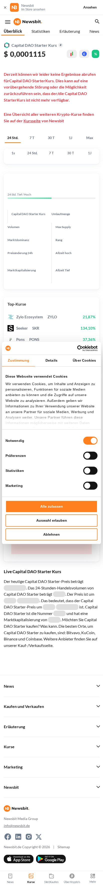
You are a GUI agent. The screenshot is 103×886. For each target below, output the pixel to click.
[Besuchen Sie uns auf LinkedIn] (18, 837)
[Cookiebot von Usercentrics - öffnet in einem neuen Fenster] (76, 348)
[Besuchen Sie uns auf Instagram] (29, 837)
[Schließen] (5, 7)
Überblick (13, 31)
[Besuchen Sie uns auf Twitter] (38, 837)
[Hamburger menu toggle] (8, 22)
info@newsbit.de (17, 825)
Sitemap (64, 847)
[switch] (90, 456)
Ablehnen (51, 534)
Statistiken (41, 31)
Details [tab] (52, 360)
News (94, 31)
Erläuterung (70, 31)
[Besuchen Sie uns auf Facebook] (8, 837)
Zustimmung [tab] (19, 360)
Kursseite (32, 120)
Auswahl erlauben (51, 520)
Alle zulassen (51, 506)
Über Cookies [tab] (84, 360)
